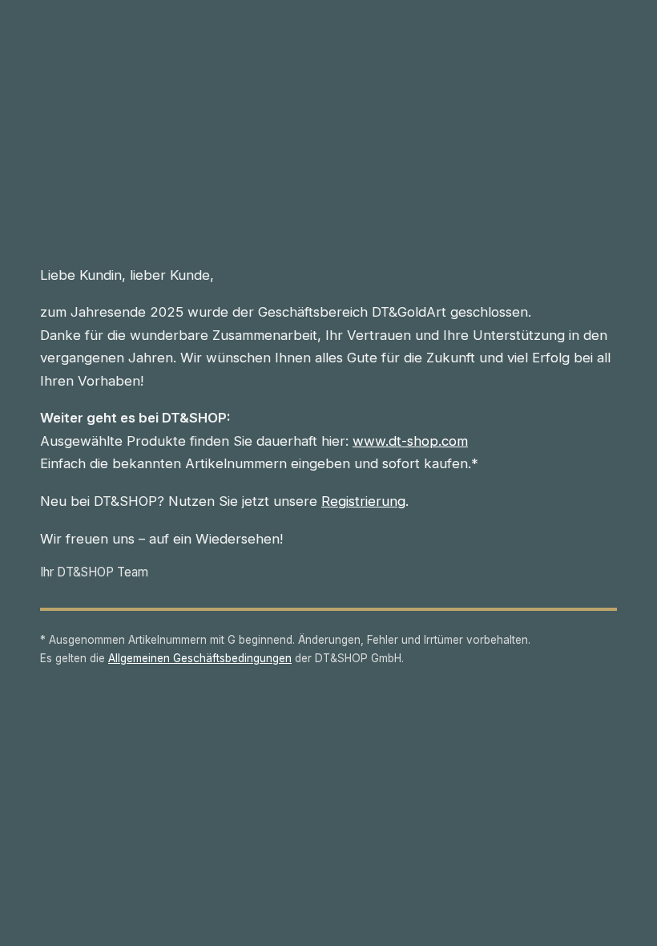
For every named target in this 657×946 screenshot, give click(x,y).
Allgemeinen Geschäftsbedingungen (200, 658)
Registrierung (363, 501)
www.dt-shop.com (410, 441)
